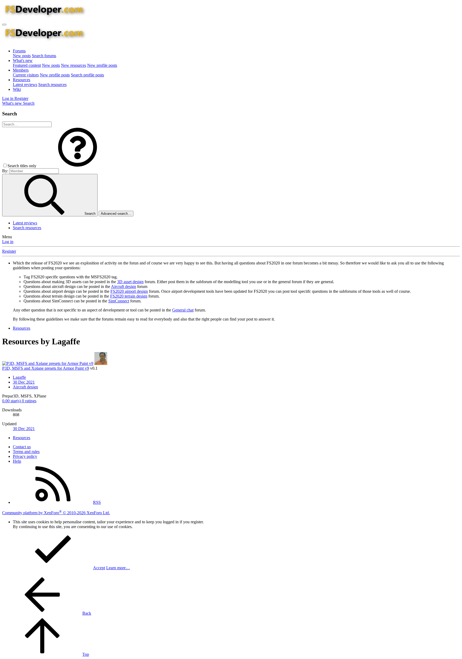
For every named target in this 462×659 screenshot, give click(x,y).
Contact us (22, 446)
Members (21, 70)
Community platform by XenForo (56, 512)
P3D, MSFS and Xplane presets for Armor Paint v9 (45, 368)
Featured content (27, 65)
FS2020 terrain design (128, 296)
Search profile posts (87, 75)
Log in (7, 241)
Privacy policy (25, 456)
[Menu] (4, 24)
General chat (183, 310)
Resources (21, 79)
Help (17, 461)
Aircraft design (123, 286)
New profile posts (102, 65)
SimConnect (118, 301)
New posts (22, 55)
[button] (77, 165)
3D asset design (130, 281)
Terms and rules (26, 451)
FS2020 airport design (129, 291)
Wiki (17, 89)
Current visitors (26, 75)
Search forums (44, 55)
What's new (23, 60)
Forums (19, 51)
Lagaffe (19, 377)
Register (9, 251)
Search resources (52, 84)
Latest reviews (25, 84)
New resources (73, 65)
